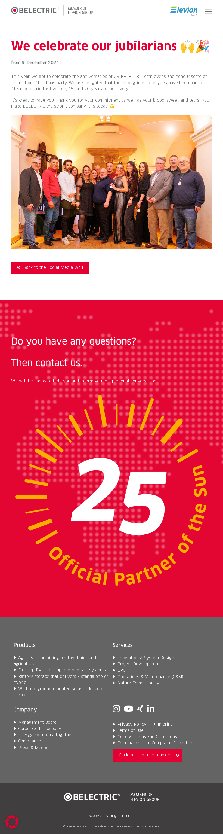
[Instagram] (116, 710)
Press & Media (32, 748)
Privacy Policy (131, 724)
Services (123, 645)
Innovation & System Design (145, 658)
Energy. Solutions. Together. (45, 735)
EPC (121, 670)
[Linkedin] (150, 710)
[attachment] (111, 248)
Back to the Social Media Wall (53, 268)
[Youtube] (128, 710)
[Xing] (140, 710)
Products (25, 645)
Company (25, 710)
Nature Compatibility (138, 683)
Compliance (29, 741)
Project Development (138, 664)
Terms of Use (130, 731)
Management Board (37, 722)
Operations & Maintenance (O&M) (150, 677)
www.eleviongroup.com (111, 816)
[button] (207, 11)
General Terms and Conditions (147, 737)
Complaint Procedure (172, 743)
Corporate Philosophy (39, 729)
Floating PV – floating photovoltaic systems (62, 670)
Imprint (165, 724)
